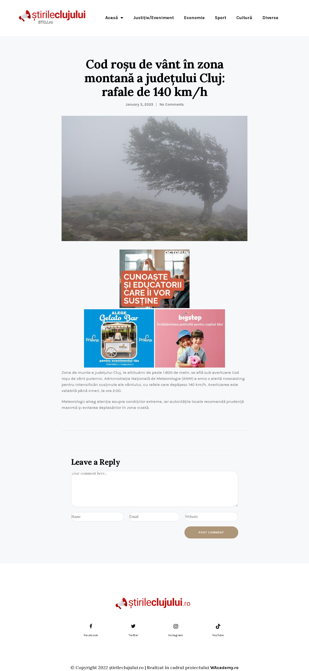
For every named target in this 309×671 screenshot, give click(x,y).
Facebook (91, 635)
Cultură (244, 17)
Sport (220, 17)
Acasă (111, 17)
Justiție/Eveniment (153, 17)
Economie (194, 17)
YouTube (218, 635)
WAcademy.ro (224, 667)
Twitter (133, 635)
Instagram (175, 635)
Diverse (270, 17)
